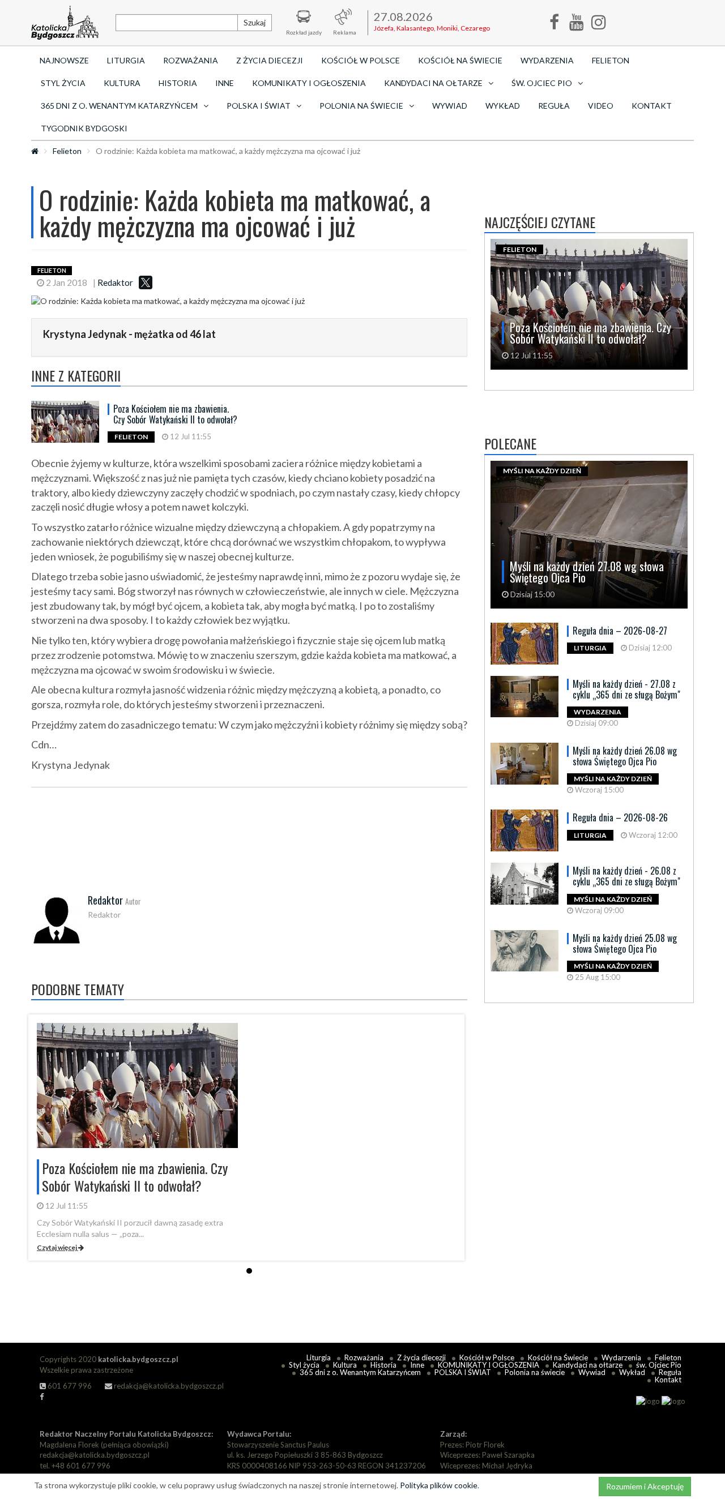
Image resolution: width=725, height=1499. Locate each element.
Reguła (554, 105)
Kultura (122, 83)
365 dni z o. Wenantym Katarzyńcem (360, 1372)
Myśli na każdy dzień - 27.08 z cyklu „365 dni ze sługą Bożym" (626, 689)
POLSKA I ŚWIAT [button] (259, 105)
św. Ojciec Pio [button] (541, 83)
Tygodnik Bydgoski (84, 128)
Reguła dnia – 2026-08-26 (620, 817)
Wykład (502, 105)
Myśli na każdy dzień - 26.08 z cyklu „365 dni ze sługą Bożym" (626, 876)
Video (600, 105)
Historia (178, 83)
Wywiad (449, 105)
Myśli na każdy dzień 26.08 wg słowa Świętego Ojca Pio (625, 756)
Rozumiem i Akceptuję (645, 1486)
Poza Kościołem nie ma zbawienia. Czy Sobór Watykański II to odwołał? (175, 414)
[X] (145, 282)
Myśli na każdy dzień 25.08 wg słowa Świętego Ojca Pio (625, 943)
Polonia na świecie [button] (361, 105)
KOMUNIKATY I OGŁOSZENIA (309, 83)
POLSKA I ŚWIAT (462, 1372)
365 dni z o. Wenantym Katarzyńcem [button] (119, 105)
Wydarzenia (547, 60)
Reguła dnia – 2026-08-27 (620, 630)
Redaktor (115, 282)
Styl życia (63, 83)
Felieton (610, 60)
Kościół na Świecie (460, 60)
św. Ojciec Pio (658, 1364)
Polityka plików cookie (438, 1485)
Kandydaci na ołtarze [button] (433, 83)
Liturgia (126, 60)
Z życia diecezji (269, 60)
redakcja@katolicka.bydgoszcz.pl (168, 1385)
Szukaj (255, 22)
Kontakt (652, 105)
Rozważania (190, 60)
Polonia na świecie (535, 1372)
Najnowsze (64, 60)
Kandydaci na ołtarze (587, 1364)
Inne (224, 83)
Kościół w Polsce (360, 60)
